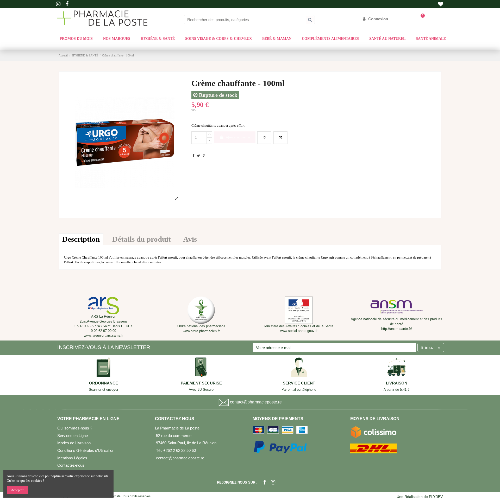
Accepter (17, 490)
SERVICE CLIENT (299, 383)
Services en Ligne (72, 435)
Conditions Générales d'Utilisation (85, 450)
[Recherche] (310, 20)
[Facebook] (264, 482)
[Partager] (193, 156)
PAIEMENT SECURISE (201, 383)
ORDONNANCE (103, 383)
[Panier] (420, 18)
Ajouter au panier (238, 137)
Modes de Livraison (74, 443)
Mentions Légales (72, 458)
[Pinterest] (204, 156)
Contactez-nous (70, 465)
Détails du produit (141, 239)
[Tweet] (198, 156)
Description (81, 239)
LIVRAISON (396, 383)
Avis (190, 239)
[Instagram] (273, 482)
